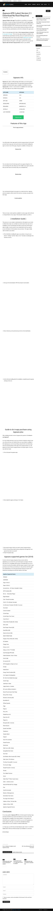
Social (45, 4)
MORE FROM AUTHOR (17, 852)
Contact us (19, 0)
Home (26, 4)
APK (3, 10)
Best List (38, 4)
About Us (15, 0)
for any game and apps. (8, 34)
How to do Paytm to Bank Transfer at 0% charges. (43, 26)
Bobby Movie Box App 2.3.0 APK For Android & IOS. (28, 862)
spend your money (27, 37)
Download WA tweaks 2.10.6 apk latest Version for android (18, 862)
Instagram (38, 58)
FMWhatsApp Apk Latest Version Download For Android (7, 862)
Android (34, 4)
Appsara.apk (18, 117)
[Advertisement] (44, 72)
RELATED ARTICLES (7, 852)
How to (29, 4)
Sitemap (18, 909)
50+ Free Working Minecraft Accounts (28, 847)
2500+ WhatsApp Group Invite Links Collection (42, 33)
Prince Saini (6, 17)
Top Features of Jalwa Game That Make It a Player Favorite (43, 19)
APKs (42, 4)
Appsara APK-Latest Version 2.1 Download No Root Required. (42, 39)
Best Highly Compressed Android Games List (43, 22)
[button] (48, 4)
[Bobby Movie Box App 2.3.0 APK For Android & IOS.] (29, 857)
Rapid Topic (14, 909)
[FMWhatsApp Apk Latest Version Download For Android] (7, 857)
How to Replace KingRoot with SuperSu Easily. (9, 847)
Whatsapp (38, 60)
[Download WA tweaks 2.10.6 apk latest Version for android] (18, 857)
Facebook (38, 54)
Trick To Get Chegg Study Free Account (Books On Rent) (42, 29)
